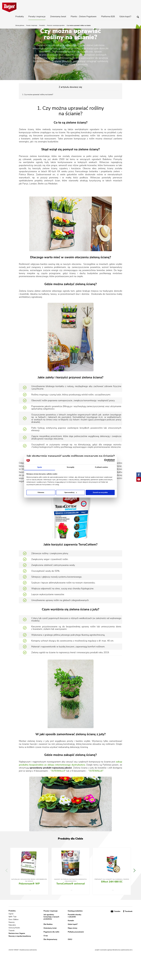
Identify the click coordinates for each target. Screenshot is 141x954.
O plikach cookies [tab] (101, 467)
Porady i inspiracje (37, 17)
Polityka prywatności (76, 932)
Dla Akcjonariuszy (50, 939)
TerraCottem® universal (70, 883)
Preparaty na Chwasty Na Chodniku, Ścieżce (112, 879)
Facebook (128, 911)
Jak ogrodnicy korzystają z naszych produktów (51, 917)
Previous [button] (6, 870)
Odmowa (41, 492)
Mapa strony (72, 928)
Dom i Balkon (13, 919)
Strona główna (19, 25)
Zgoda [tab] (39, 467)
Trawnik (11, 930)
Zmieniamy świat (58, 17)
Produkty (19, 17)
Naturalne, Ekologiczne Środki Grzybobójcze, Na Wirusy (29, 880)
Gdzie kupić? (125, 17)
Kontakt (71, 920)
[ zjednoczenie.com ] (126, 950)
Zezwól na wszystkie (100, 492)
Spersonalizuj (69, 492)
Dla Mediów (48, 924)
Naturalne (12, 925)
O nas (46, 935)
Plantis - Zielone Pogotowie (84, 17)
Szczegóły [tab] (70, 467)
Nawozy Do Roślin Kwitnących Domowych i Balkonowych (70, 880)
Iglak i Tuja (12, 917)
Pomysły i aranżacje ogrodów (56, 25)
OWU (70, 939)
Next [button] (135, 870)
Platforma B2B (108, 17)
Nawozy (12, 922)
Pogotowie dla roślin (51, 932)
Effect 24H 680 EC (112, 882)
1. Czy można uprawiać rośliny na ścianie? (37, 94)
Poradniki (42, 25)
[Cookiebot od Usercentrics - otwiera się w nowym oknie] (106, 460)
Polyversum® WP (29, 883)
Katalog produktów (75, 911)
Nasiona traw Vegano (17, 933)
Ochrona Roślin (14, 928)
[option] (29, 871)
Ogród (11, 914)
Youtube (117, 911)
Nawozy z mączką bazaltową (20, 936)
